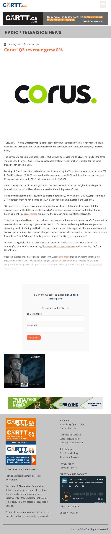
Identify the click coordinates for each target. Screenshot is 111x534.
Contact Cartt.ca (68, 428)
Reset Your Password (70, 457)
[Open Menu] (103, 4)
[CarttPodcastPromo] (21, 449)
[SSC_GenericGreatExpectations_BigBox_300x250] (24, 370)
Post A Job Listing (69, 453)
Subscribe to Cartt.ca (70, 434)
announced (64, 256)
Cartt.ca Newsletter (70, 438)
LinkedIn (64, 512)
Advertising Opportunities (73, 424)
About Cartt (65, 420)
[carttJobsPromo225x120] (21, 436)
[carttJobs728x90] (55, 18)
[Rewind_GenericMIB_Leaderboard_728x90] (55, 402)
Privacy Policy (67, 463)
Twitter (74, 512)
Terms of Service (68, 467)
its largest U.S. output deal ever (59, 246)
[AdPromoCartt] (21, 459)
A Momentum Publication (30, 486)
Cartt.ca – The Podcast (71, 442)
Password (32, 325)
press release (30, 213)
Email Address (34, 314)
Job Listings (66, 449)
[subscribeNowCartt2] (21, 422)
